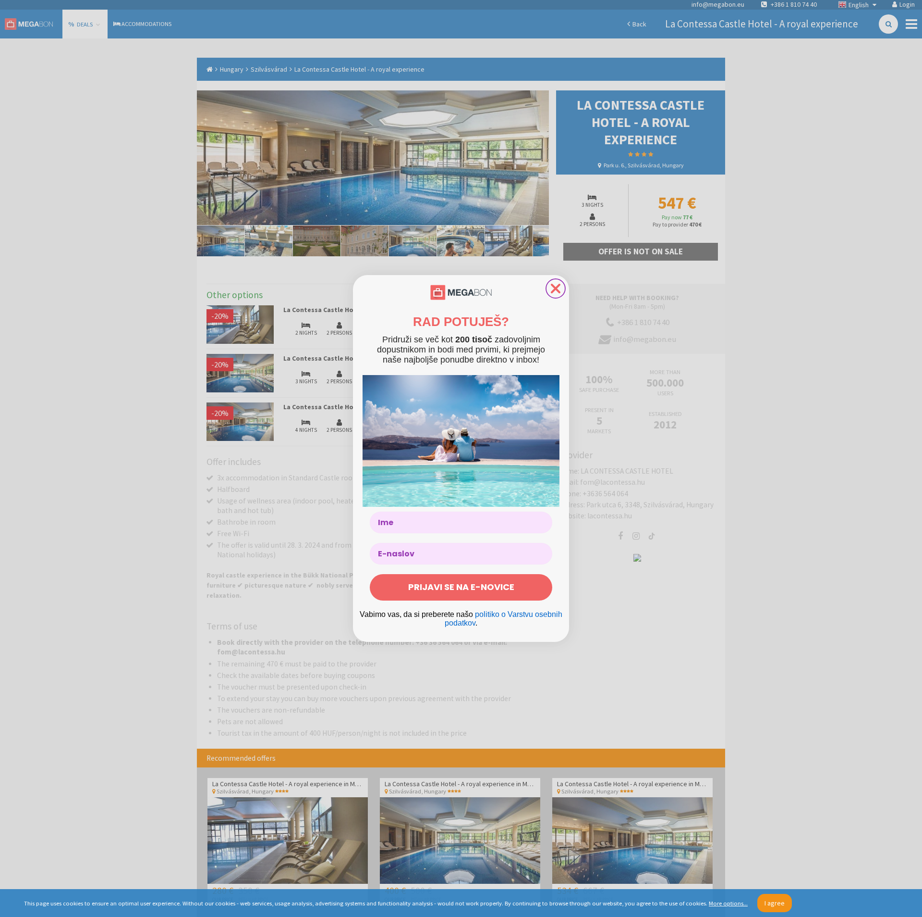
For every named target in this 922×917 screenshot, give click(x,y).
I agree (774, 903)
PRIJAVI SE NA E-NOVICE (461, 587)
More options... (728, 903)
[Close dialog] (555, 288)
